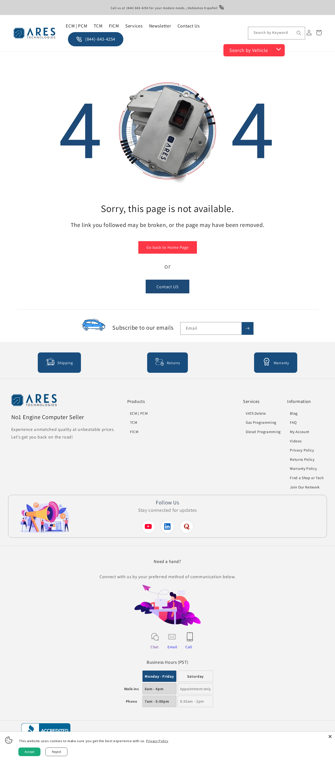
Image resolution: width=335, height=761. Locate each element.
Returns (173, 362)
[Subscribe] (247, 328)
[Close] (330, 736)
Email (172, 646)
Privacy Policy (302, 450)
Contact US (167, 286)
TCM (133, 422)
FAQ (293, 422)
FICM (134, 431)
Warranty (281, 362)
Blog (294, 413)
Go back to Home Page (167, 247)
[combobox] (276, 33)
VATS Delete (256, 413)
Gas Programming (261, 422)
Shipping (65, 362)
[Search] (299, 33)
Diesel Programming (263, 431)
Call (188, 646)
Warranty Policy (303, 468)
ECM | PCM (139, 413)
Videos (295, 440)
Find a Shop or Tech (307, 477)
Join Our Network (305, 487)
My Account (299, 431)
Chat (155, 646)
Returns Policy (302, 459)
